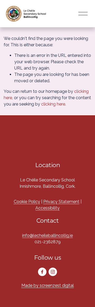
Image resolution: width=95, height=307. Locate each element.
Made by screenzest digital (47, 285)
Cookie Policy (27, 201)
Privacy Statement (61, 201)
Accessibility (47, 207)
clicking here (53, 104)
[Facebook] (42, 272)
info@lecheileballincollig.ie (47, 235)
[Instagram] (53, 272)
